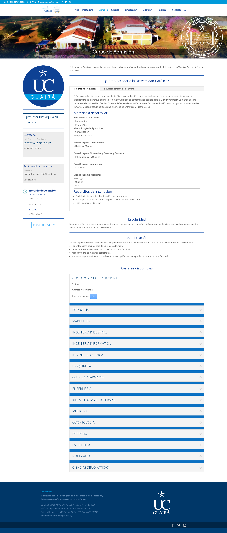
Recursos (162, 10)
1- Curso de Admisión (85, 88)
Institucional (87, 10)
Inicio (76, 10)
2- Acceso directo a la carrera (119, 88)
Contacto (176, 10)
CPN (93, 296)
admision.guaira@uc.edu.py (37, 142)
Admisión (103, 10)
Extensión (147, 10)
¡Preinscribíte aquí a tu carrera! (42, 119)
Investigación (131, 10)
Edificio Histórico (42, 225)
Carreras (115, 10)
